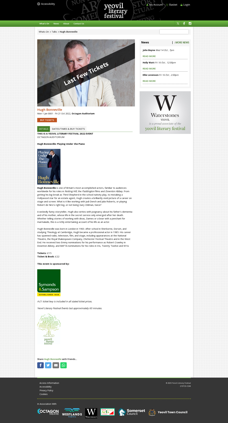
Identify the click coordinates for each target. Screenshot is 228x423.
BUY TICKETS (47, 120)
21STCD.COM (185, 386)
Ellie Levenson (151, 74)
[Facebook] (184, 23)
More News (182, 42)
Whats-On (44, 31)
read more (149, 56)
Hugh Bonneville (52, 359)
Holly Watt (148, 62)
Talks (54, 31)
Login (186, 4)
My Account (156, 4)
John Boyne (149, 50)
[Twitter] (178, 23)
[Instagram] (190, 23)
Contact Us (79, 23)
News (56, 23)
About (66, 23)
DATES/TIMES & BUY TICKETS (68, 128)
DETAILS (43, 128)
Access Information (49, 382)
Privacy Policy (46, 390)
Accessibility (46, 3)
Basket (173, 4)
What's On (44, 23)
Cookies (44, 394)
